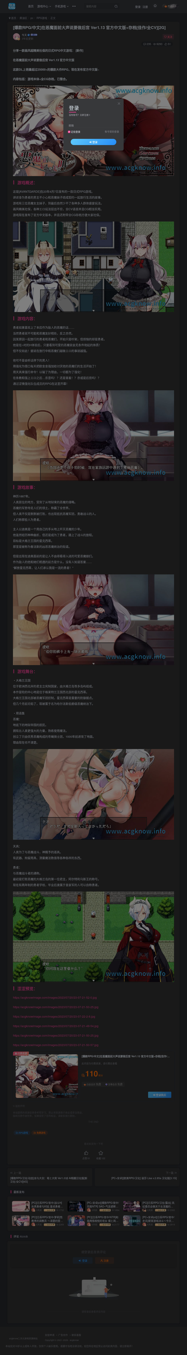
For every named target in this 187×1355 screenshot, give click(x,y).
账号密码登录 (112, 131)
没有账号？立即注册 (79, 114)
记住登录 (75, 131)
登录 (95, 142)
